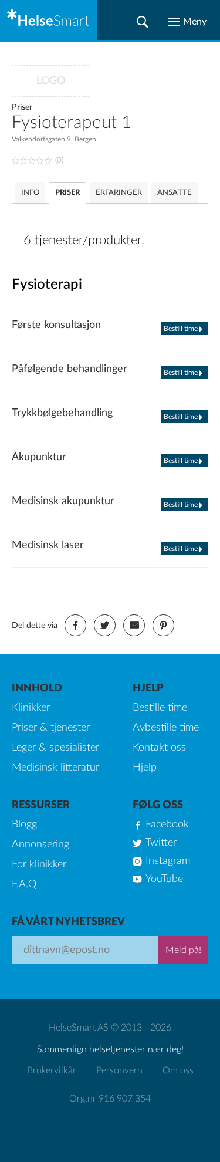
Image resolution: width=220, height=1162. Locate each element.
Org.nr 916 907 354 (110, 1098)
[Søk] (142, 22)
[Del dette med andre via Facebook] (75, 625)
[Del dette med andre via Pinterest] (163, 625)
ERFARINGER (119, 193)
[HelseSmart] (48, 20)
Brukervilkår (51, 1070)
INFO (30, 193)
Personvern (119, 1070)
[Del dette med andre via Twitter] (105, 625)
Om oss (178, 1070)
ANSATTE (174, 193)
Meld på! (183, 950)
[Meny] (187, 22)
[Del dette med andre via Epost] (134, 625)
